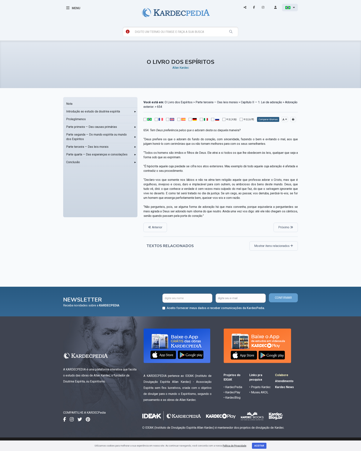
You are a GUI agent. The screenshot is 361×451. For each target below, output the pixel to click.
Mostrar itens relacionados (272, 246)
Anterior (156, 227)
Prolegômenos (76, 119)
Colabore (281, 375)
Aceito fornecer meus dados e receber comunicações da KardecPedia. (216, 308)
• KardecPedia (233, 387)
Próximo (284, 227)
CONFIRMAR (283, 297)
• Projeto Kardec (260, 387)
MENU (75, 8)
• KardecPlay (232, 392)
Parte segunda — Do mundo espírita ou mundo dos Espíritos (96, 137)
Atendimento (284, 381)
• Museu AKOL (258, 392)
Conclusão (73, 162)
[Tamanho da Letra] (284, 119)
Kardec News (284, 387)
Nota (69, 104)
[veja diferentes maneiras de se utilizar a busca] (128, 31)
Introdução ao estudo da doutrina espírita (93, 111)
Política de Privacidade (234, 445)
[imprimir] (293, 119)
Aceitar (259, 445)
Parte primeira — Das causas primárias (91, 127)
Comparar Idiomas (268, 119)
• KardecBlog (232, 397)
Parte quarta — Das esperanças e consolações (96, 154)
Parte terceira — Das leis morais (87, 147)
